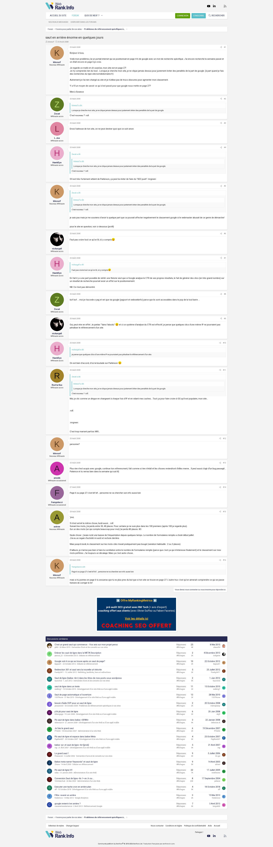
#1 (225, 47)
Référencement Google (93, 806)
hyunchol (58, 681)
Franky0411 (59, 672)
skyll (218, 714)
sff (56, 789)
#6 (225, 234)
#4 (225, 147)
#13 (224, 463)
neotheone (216, 773)
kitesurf (51, 42)
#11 (224, 370)
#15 (224, 512)
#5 (225, 186)
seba (56, 773)
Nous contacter (157, 826)
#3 (225, 123)
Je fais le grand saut (64, 728)
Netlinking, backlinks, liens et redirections (94, 672)
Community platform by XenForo (120, 844)
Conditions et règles (174, 826)
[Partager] (221, 47)
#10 (224, 343)
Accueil (217, 826)
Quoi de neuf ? (91, 15)
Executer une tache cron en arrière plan (73, 787)
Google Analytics (81, 798)
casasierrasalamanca (63, 806)
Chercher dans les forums (83, 22)
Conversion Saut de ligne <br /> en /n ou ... (74, 778)
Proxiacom (59, 756)
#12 (224, 439)
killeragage (59, 714)
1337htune (59, 697)
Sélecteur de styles (56, 826)
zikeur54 (216, 647)
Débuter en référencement (89, 656)
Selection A (59, 723)
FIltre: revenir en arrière (65, 795)
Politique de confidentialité (195, 826)
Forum (75, 15)
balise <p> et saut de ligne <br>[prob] (72, 745)
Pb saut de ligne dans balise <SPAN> (72, 720)
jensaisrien (59, 706)
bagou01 (58, 664)
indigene (216, 656)
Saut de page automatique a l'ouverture (73, 694)
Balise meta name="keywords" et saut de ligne (76, 761)
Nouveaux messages (58, 22)
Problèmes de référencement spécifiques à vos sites (100, 706)
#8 (225, 294)
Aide (210, 826)
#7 (225, 258)
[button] (102, 15)
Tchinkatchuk (60, 781)
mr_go (217, 756)
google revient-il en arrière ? (68, 803)
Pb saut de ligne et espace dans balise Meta (75, 736)
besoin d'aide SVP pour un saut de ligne (73, 703)
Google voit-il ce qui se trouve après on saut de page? (80, 661)
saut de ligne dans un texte (67, 686)
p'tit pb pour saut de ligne (66, 711)
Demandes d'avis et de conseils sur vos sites (90, 647)
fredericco (59, 798)
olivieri (217, 764)
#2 (225, 99)
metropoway (215, 706)
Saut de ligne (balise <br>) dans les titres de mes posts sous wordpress (88, 678)
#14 (224, 487)
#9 (225, 319)
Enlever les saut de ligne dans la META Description (78, 653)
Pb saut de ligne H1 (64, 770)
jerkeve (217, 781)
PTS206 (58, 731)
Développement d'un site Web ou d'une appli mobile (97, 689)
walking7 (58, 689)
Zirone (57, 764)
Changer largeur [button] (72, 826)
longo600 (216, 806)
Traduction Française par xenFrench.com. (159, 844)
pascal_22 (59, 656)
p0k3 (56, 647)
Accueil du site (58, 15)
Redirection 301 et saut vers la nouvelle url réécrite (78, 669)
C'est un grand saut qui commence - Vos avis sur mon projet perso (86, 644)
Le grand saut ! (62, 753)
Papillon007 (59, 739)
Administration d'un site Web (89, 731)
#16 (224, 560)
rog (56, 748)
